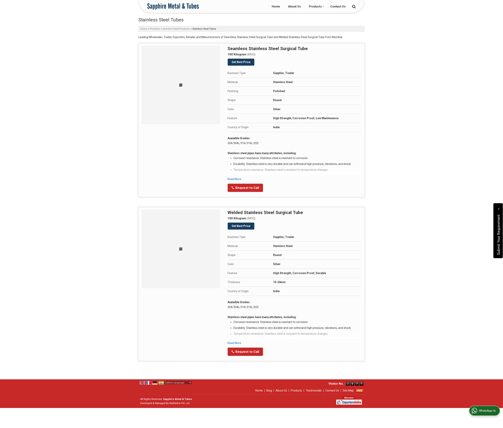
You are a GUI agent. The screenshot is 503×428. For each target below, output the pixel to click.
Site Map (348, 390)
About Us (294, 6)
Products (315, 6)
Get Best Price (241, 62)
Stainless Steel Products (176, 28)
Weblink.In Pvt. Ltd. (179, 403)
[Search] (353, 6)
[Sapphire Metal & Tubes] (173, 6)
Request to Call (247, 188)
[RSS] (359, 390)
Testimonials (314, 390)
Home (276, 6)
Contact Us (338, 6)
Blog (269, 390)
